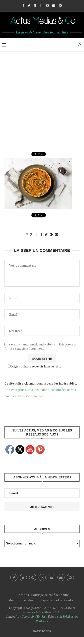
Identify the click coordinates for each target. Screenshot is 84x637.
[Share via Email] (56, 234)
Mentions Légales (20, 600)
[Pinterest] (35, 5)
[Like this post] (33, 234)
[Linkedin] (41, 5)
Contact (70, 600)
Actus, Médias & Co (48, 612)
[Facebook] (23, 5)
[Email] (53, 5)
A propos (22, 595)
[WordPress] (60, 5)
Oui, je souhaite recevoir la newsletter (37, 366)
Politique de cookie (49, 600)
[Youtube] (47, 5)
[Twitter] (29, 5)
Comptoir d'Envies (33, 616)
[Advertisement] (42, 96)
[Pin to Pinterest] (51, 234)
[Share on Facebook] (42, 234)
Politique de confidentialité (50, 595)
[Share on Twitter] (46, 234)
